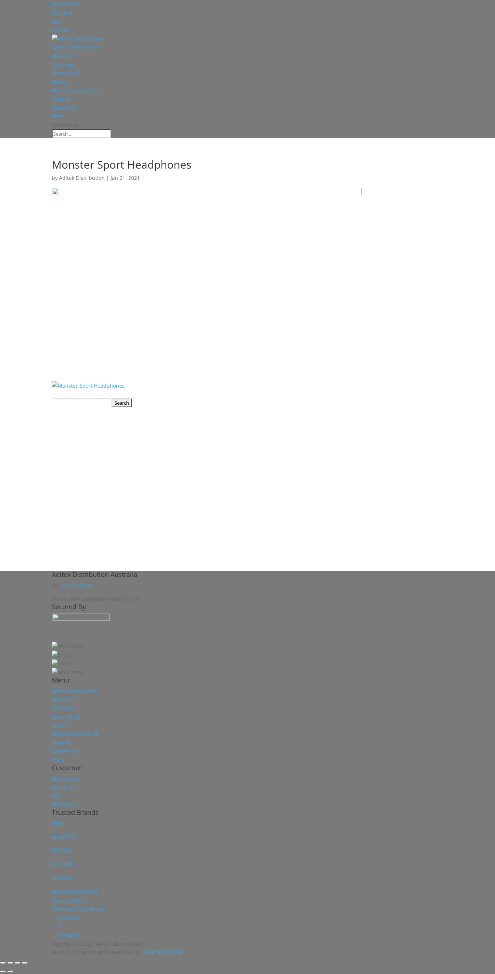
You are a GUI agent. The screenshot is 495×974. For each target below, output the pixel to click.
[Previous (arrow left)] (3, 971)
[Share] (17, 963)
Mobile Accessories (75, 90)
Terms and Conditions (78, 908)
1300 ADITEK (76, 585)
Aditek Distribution (74, 47)
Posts (58, 116)
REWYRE (62, 850)
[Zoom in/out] (3, 963)
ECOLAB (61, 878)
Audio (59, 81)
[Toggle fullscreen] (10, 963)
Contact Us (65, 107)
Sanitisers (64, 64)
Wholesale (64, 804)
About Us (63, 56)
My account (66, 4)
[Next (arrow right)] (10, 971)
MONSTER (64, 837)
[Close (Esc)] (25, 963)
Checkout (63, 12)
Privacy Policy (68, 900)
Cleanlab (62, 864)
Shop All (62, 99)
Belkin (59, 823)
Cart (57, 21)
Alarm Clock (66, 73)
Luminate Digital (162, 952)
